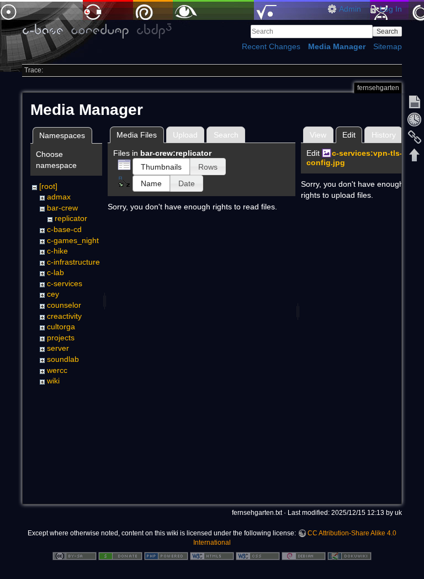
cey (53, 294)
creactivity (64, 316)
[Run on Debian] (304, 555)
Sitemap (387, 46)
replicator (71, 218)
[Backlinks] (414, 137)
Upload (185, 134)
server (58, 348)
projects (61, 337)
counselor (64, 305)
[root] (48, 186)
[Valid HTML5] (212, 555)
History (384, 134)
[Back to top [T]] (414, 155)
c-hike (57, 250)
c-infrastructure (73, 261)
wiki (53, 380)
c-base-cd (64, 229)
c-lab (55, 272)
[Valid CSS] (258, 555)
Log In (391, 8)
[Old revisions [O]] (414, 119)
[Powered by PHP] (166, 555)
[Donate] (120, 555)
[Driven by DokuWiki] (349, 555)
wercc (57, 370)
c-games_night (73, 240)
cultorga (61, 326)
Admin (350, 8)
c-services (64, 283)
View (318, 134)
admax (59, 196)
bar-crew (62, 207)
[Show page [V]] (414, 101)
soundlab (63, 359)
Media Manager (336, 46)
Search (387, 31)
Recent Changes (271, 46)
